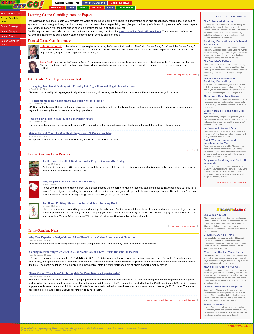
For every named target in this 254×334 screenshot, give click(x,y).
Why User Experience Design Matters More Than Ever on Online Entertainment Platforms (82, 237)
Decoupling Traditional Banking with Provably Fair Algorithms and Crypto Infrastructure (82, 86)
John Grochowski (51, 46)
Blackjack (57, 7)
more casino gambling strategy (231, 182)
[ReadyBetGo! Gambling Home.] (22, 4)
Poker (83, 7)
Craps (71, 7)
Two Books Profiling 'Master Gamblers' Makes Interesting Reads (80, 203)
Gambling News (120, 2)
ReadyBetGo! (245, 326)
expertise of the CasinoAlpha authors (140, 31)
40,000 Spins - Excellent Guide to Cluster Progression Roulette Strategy (84, 161)
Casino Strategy (9, 26)
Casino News (8, 36)
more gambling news (187, 300)
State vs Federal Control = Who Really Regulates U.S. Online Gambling (70, 133)
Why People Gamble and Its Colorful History (69, 181)
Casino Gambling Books (10, 42)
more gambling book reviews (183, 226)
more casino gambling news (160, 300)
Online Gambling (95, 2)
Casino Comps (9, 31)
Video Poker (126, 7)
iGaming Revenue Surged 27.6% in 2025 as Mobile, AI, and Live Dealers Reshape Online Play (83, 252)
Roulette (97, 7)
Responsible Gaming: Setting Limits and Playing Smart (61, 119)
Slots (110, 7)
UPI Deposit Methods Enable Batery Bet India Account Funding (66, 101)
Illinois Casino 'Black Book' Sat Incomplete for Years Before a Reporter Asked (74, 273)
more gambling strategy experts (182, 75)
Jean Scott (46, 62)
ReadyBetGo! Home (11, 13)
